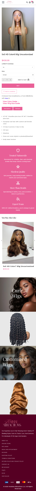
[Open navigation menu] (3, 2)
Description (7, 108)
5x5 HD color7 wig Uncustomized (18, 266)
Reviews (17, 108)
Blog (3, 473)
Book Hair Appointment (9, 449)
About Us (5, 440)
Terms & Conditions (8, 458)
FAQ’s (3, 470)
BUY (18, 86)
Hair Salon (5, 476)
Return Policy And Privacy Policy (13, 461)
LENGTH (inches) (7, 64)
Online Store (6, 443)
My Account (5, 467)
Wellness (5, 446)
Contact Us (5, 464)
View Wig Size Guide (11, 103)
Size (3, 71)
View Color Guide (10, 101)
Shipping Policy (7, 455)
